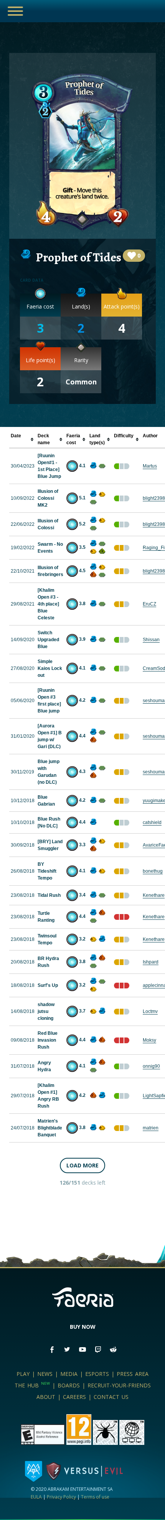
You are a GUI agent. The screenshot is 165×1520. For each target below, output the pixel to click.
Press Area (132, 1373)
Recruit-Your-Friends (119, 1385)
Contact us (111, 1396)
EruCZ (149, 604)
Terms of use (95, 1497)
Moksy (149, 1040)
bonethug (153, 871)
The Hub (32, 1385)
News (45, 1373)
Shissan (151, 639)
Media (69, 1373)
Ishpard (150, 962)
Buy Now (83, 1326)
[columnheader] (22, 439)
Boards (69, 1385)
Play (23, 1373)
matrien (150, 1128)
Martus (150, 466)
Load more (82, 1165)
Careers (74, 1396)
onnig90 (151, 1066)
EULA (36, 1497)
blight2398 (154, 498)
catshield (152, 822)
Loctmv (150, 1011)
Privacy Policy (61, 1497)
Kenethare (154, 895)
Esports (97, 1373)
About (45, 1396)
